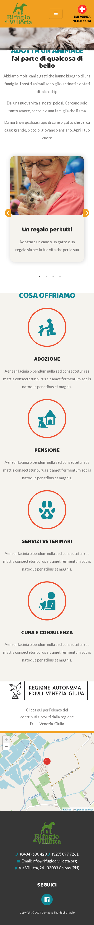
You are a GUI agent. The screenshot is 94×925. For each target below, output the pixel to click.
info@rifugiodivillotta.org (54, 861)
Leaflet (67, 809)
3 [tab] (53, 276)
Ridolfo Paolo (67, 912)
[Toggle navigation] (56, 14)
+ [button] (6, 739)
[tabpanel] (47, 209)
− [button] (6, 746)
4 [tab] (60, 276)
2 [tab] (46, 276)
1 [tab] (39, 276)
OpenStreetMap (84, 809)
